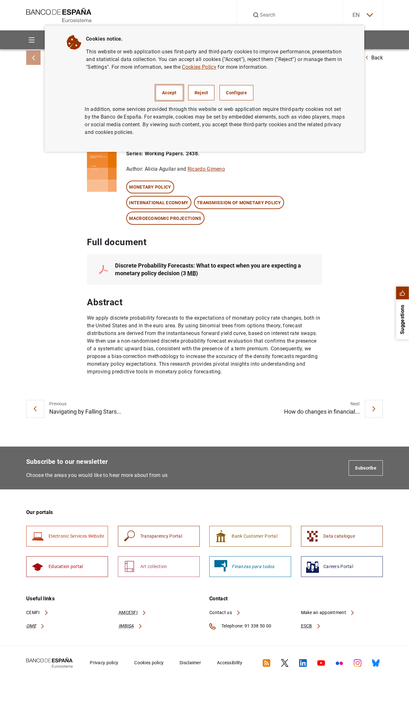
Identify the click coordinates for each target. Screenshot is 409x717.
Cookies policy (149, 662)
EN (356, 15)
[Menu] (31, 39)
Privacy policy (104, 662)
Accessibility (230, 662)
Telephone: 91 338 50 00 (245, 625)
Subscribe (365, 468)
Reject (201, 92)
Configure (236, 92)
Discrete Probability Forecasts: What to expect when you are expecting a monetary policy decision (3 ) (208, 269)
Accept (169, 92)
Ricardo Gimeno (206, 169)
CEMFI (33, 612)
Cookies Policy (199, 67)
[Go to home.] (59, 15)
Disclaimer (190, 662)
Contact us (221, 612)
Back (377, 58)
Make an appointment (324, 612)
